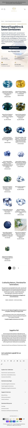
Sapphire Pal (9, 424)
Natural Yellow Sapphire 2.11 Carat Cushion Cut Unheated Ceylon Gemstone (20, 116)
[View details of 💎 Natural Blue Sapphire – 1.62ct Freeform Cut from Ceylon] (7, 202)
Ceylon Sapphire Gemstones (7, 386)
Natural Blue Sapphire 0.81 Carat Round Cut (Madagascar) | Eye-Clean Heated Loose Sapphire (7, 234)
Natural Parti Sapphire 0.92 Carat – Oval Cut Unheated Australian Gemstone (7, 188)
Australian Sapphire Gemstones (8, 383)
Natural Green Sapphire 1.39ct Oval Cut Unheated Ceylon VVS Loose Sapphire (7, 93)
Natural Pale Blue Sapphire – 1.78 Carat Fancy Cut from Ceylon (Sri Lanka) (20, 211)
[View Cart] (24, 9)
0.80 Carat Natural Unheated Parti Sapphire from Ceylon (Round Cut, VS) (7, 139)
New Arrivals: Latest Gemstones (8, 372)
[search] (4, 9)
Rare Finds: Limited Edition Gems (8, 374)
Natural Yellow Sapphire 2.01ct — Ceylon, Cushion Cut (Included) (20, 92)
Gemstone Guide (5, 408)
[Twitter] (4, 361)
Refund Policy (4, 395)
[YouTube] (17, 361)
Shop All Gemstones (14, 47)
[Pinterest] (7, 361)
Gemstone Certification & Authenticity (9, 410)
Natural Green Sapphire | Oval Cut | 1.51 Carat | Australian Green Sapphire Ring (7, 116)
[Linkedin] (20, 361)
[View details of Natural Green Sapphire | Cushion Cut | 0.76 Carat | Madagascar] (7, 249)
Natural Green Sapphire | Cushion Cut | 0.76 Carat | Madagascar (7, 257)
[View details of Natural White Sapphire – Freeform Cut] (21, 179)
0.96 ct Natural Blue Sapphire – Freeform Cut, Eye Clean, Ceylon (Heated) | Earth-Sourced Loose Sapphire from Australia (7, 164)
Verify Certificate (5, 399)
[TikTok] (14, 361)
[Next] (18, 268)
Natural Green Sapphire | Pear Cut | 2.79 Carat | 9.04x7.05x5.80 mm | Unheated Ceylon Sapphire (20, 235)
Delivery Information (5, 397)
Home (2, 21)
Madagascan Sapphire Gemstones (8, 388)
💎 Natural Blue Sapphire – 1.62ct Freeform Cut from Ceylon (7, 210)
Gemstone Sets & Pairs (6, 377)
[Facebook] (1, 361)
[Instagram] (11, 361)
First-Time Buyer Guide (14, 51)
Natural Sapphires (17, 424)
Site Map (3, 406)
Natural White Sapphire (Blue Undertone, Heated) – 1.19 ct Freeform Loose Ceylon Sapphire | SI (20, 163)
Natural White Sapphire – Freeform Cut (20, 187)
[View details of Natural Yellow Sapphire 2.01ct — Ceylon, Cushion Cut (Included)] (21, 84)
